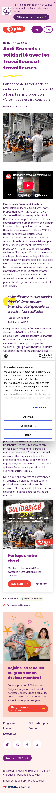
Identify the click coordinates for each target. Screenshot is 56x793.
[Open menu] (48, 29)
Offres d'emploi (38, 723)
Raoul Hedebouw (33, 598)
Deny (28, 435)
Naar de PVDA (14, 758)
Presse (7, 728)
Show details (39, 407)
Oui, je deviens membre (20, 708)
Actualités (21, 42)
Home (6, 42)
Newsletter (10, 733)
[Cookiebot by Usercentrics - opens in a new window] (39, 356)
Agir (37, 29)
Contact (34, 728)
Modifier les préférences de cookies (24, 780)
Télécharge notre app (28, 17)
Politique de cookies (29, 774)
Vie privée (9, 774)
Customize (26, 425)
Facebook (17, 584)
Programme (10, 723)
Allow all (28, 416)
